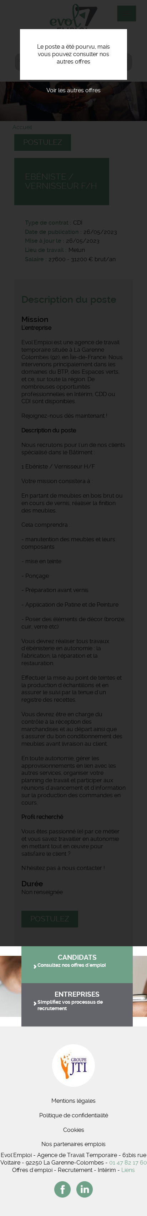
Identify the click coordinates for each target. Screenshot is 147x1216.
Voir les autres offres (73, 90)
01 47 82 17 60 (128, 1162)
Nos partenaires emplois (73, 1144)
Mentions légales (73, 1100)
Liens (128, 1170)
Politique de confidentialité (73, 1115)
